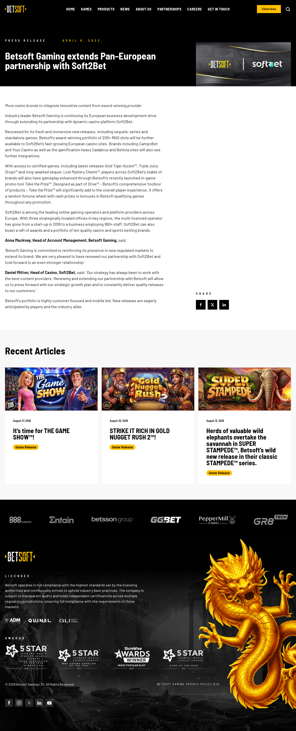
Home (70, 9)
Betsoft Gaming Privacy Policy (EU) (188, 684)
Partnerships (169, 9)
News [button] (125, 9)
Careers (194, 9)
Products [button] (106, 9)
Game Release (26, 447)
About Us (143, 9)
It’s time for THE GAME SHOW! (41, 434)
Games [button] (86, 9)
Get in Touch (219, 9)
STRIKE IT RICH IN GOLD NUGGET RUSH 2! (140, 434)
